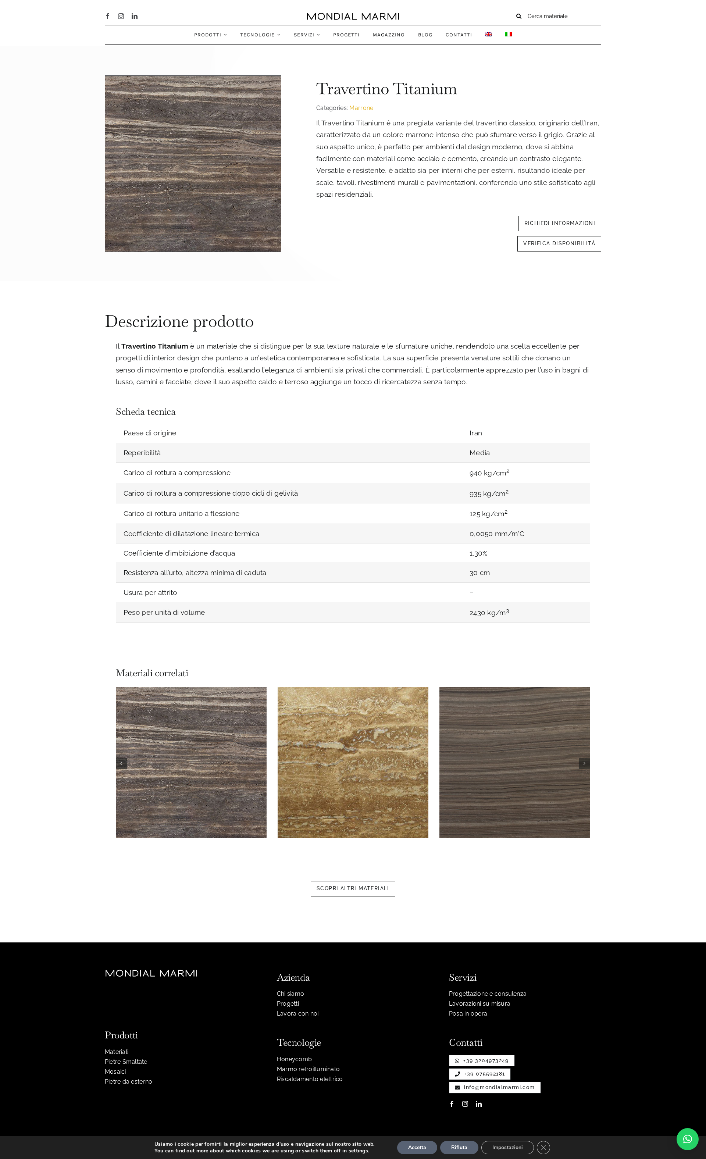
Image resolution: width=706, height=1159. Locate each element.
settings (358, 1151)
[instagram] (121, 16)
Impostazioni (507, 1147)
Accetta (417, 1147)
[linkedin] (135, 16)
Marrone (361, 107)
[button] (121, 763)
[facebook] (108, 16)
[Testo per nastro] (353, 16)
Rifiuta (459, 1147)
